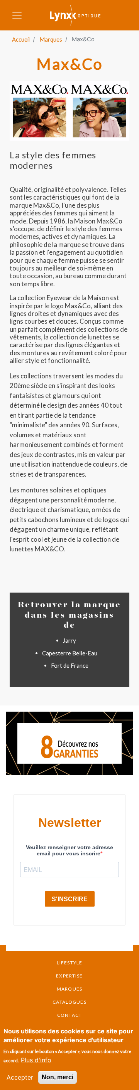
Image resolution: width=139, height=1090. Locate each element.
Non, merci (57, 1077)
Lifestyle (69, 963)
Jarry (69, 640)
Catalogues (69, 1002)
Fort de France (69, 665)
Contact (69, 1015)
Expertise (69, 976)
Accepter (20, 1077)
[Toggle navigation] (17, 15)
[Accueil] (80, 15)
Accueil (21, 39)
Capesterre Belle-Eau (69, 653)
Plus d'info (36, 1060)
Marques (50, 39)
